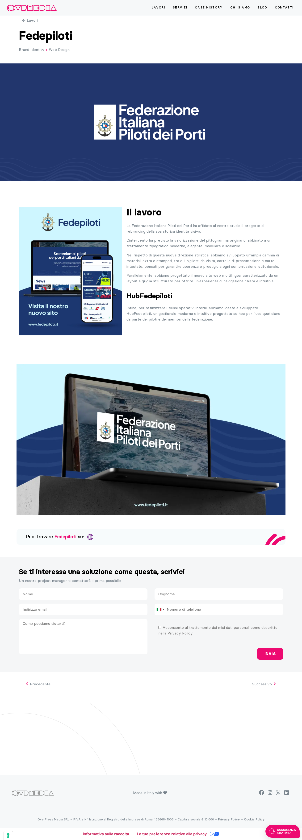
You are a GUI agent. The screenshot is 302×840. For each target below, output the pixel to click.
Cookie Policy (254, 819)
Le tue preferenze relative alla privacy (172, 834)
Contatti (284, 7)
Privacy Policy (229, 819)
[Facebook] (261, 793)
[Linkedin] (286, 793)
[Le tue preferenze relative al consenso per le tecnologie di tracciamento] (8, 835)
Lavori (158, 7)
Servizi (180, 7)
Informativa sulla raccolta (106, 834)
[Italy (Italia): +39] (160, 609)
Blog (262, 7)
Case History (209, 7)
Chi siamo (240, 7)
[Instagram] (270, 793)
